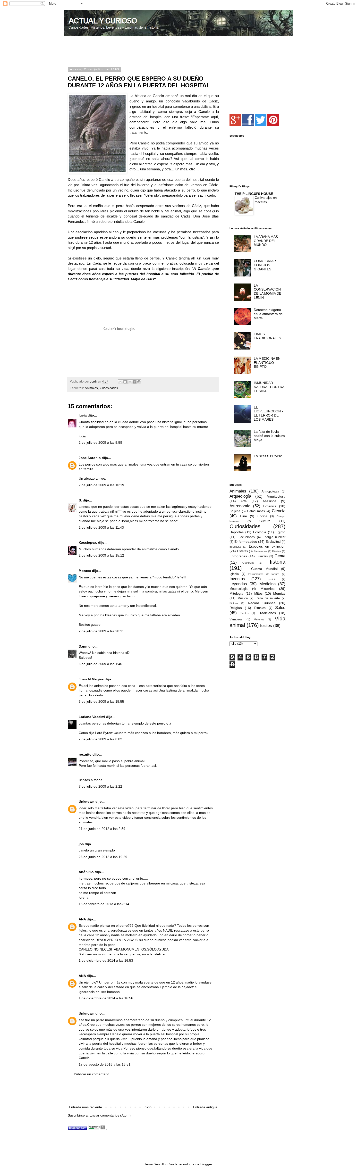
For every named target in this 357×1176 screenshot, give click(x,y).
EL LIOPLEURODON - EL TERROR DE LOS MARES (268, 413)
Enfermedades (245, 541)
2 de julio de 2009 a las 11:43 (101, 527)
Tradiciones (267, 613)
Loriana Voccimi (92, 717)
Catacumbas (256, 511)
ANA (82, 919)
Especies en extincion (267, 546)
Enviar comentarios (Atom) (110, 1115)
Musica (243, 598)
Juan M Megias (91, 679)
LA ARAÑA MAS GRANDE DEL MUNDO (266, 241)
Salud (280, 607)
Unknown (86, 801)
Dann (83, 646)
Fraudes (262, 556)
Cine (243, 516)
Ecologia (259, 532)
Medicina (267, 584)
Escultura (235, 546)
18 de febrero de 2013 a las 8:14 (104, 904)
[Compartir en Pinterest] (138, 381)
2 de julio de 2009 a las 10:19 (101, 485)
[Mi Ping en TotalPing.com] (77, 1129)
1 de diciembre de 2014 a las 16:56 (106, 998)
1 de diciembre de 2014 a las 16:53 (106, 960)
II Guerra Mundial (262, 569)
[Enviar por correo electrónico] (120, 381)
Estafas (242, 551)
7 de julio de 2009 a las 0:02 (100, 739)
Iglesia (234, 574)
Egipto (280, 532)
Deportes (237, 532)
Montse (85, 571)
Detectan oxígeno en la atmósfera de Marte (268, 314)
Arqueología (240, 496)
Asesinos (269, 501)
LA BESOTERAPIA (268, 456)
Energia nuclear (274, 537)
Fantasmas (260, 551)
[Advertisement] (124, 52)
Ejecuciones (246, 537)
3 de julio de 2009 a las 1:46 (100, 664)
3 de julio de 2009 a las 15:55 (101, 701)
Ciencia (278, 511)
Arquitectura (276, 496)
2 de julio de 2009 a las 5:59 (100, 442)
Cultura (265, 521)
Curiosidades (109, 388)
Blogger (206, 1164)
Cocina (262, 516)
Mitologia (236, 593)
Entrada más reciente (85, 1107)
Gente (279, 556)
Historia (276, 562)
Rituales (260, 608)
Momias (279, 593)
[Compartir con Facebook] (134, 381)
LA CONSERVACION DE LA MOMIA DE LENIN (267, 292)
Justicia (271, 579)
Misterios (267, 589)
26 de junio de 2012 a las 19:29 (103, 857)
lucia (83, 415)
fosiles (266, 625)
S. (80, 500)
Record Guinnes (262, 603)
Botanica (270, 506)
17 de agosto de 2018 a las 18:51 (104, 1064)
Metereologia (238, 589)
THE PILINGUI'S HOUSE (254, 194)
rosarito (85, 754)
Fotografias (238, 556)
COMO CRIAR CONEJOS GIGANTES (265, 265)
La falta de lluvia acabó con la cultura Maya (269, 436)
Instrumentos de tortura (263, 574)
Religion (236, 608)
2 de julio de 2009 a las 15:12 (101, 555)
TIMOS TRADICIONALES (267, 336)
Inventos (237, 578)
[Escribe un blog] (125, 381)
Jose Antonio (90, 458)
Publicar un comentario (91, 1074)
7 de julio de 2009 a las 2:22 (100, 786)
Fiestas (276, 551)
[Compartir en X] (129, 381)
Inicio (148, 1107)
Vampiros (236, 619)
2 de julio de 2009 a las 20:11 (101, 631)
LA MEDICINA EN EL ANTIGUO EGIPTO (267, 363)
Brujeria (235, 511)
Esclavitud (273, 541)
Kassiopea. (88, 542)
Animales (91, 388)
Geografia (248, 562)
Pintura (234, 603)
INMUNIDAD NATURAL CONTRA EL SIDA (269, 387)
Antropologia (270, 491)
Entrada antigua (205, 1107)
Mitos (258, 593)
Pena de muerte (267, 598)
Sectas (244, 613)
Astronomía (240, 506)
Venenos (259, 619)
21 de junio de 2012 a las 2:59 (102, 829)
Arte (243, 501)
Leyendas (238, 584)
